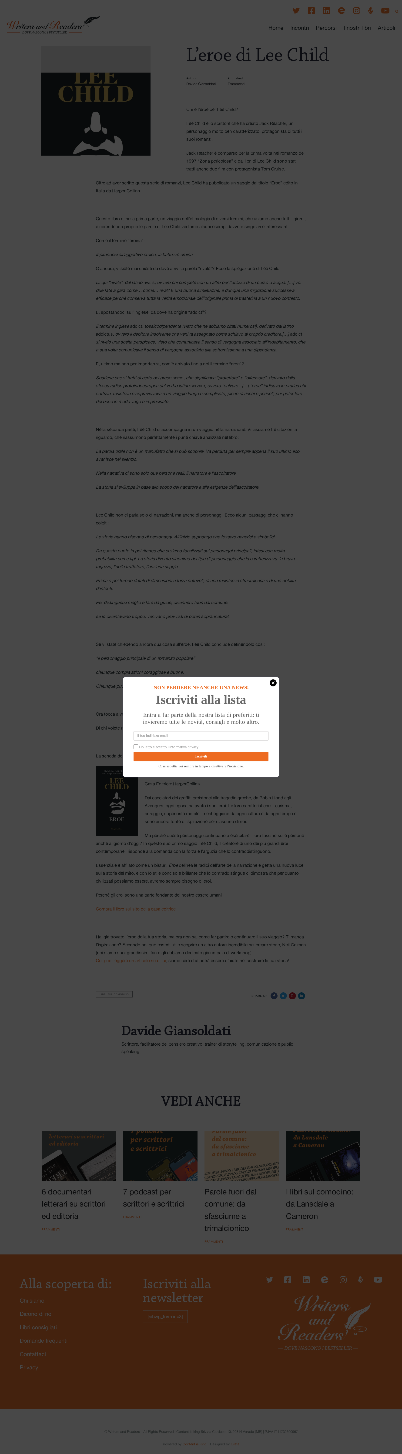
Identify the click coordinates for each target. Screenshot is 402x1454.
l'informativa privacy (183, 747)
